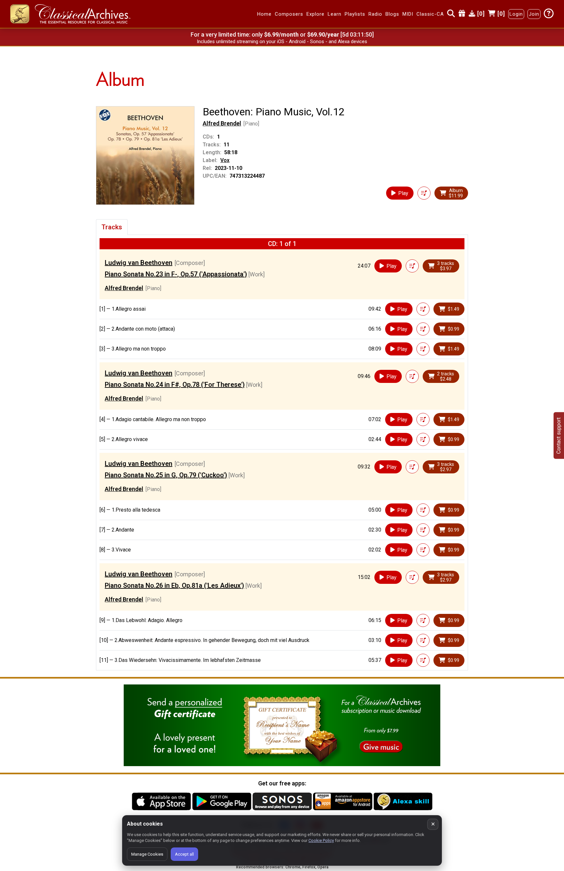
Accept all (184, 854)
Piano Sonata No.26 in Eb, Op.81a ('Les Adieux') (174, 585)
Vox (224, 160)
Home (264, 14)
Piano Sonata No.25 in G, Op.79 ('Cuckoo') (166, 475)
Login (516, 14)
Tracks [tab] (112, 227)
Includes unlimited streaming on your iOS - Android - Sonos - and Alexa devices (282, 41)
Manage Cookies (147, 854)
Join (534, 14)
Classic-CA (430, 14)
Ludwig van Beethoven (138, 263)
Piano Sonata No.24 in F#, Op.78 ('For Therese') (175, 384)
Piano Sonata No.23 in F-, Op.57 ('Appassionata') (176, 274)
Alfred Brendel (222, 123)
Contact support (559, 436)
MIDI (407, 14)
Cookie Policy (321, 840)
